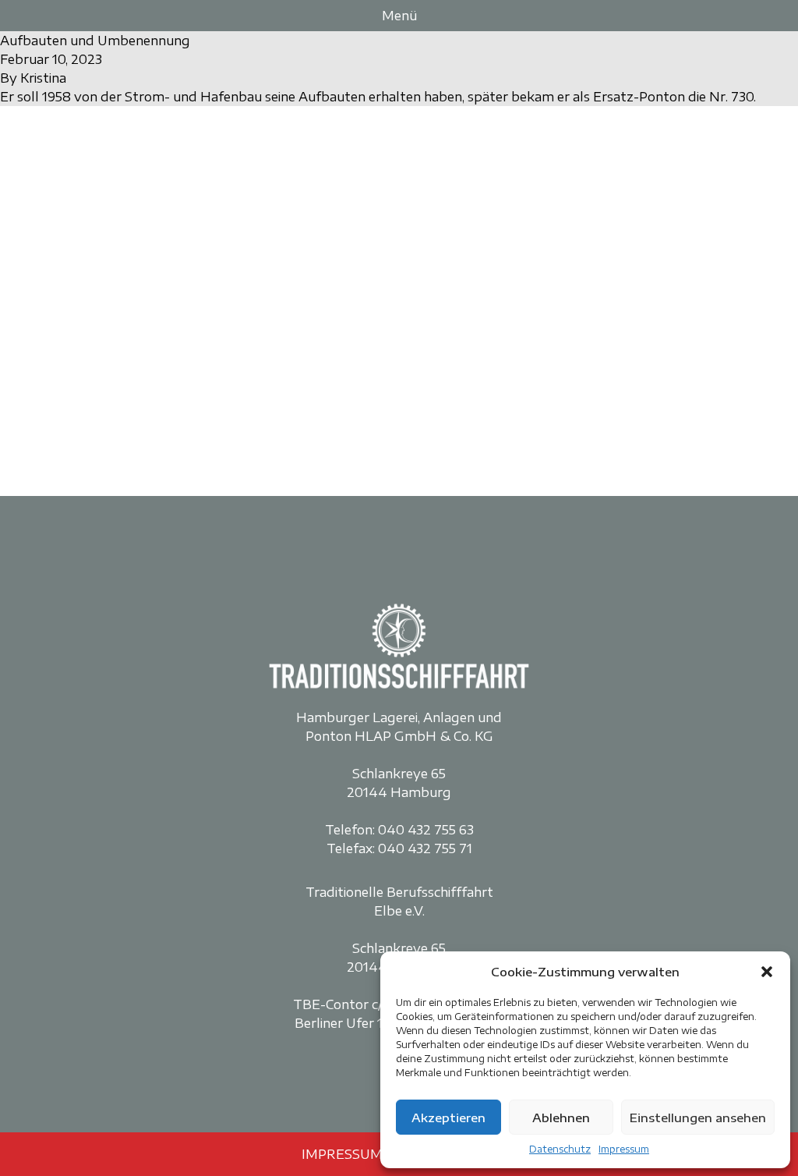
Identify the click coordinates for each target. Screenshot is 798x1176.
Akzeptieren (448, 1117)
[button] (767, 971)
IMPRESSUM (342, 1154)
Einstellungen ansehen (698, 1117)
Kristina (43, 78)
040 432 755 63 (426, 830)
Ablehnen (561, 1117)
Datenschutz (560, 1149)
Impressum (623, 1149)
